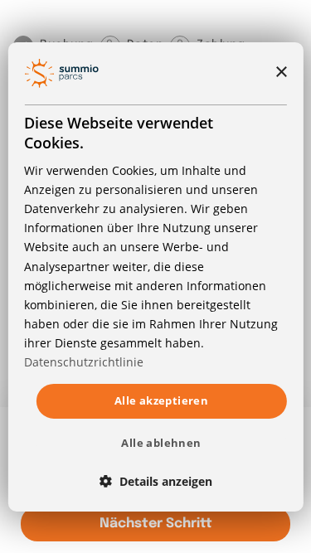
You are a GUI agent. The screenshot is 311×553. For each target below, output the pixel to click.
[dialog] (155, 276)
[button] (156, 481)
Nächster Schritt (156, 524)
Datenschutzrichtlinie (83, 362)
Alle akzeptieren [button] (161, 400)
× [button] (281, 72)
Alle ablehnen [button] (161, 442)
